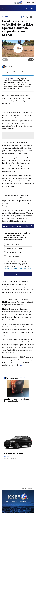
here (20, 365)
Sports (6, 16)
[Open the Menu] (3, 2)
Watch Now (30, 2)
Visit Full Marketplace (26, 378)
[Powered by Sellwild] (29, 488)
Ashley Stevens (9, 79)
